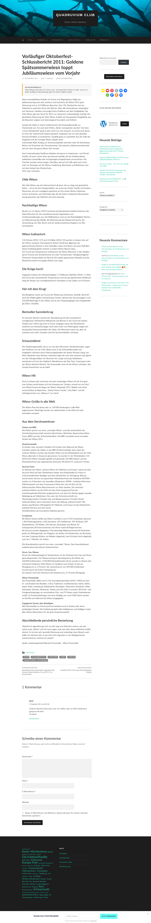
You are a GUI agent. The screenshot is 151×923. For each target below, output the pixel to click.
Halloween (35, 873)
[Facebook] (121, 90)
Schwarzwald (41, 889)
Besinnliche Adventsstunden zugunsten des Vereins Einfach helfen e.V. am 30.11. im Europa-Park (38, 671)
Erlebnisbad (36, 860)
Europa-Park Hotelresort (46, 863)
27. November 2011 (30, 78)
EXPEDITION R (45, 865)
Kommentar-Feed (65, 862)
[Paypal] (112, 95)
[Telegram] (125, 90)
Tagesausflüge (43, 895)
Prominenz (25, 884)
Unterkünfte (56, 40)
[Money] (121, 95)
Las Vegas (36, 876)
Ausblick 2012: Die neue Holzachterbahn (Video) (76, 670)
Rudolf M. (105, 264)
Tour (50, 895)
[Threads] (116, 90)
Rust (41, 886)
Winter (45, 897)
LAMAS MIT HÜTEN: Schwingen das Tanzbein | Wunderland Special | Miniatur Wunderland (113, 173)
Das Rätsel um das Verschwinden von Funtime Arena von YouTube (115, 249)
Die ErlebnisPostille (39, 657)
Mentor (104, 246)
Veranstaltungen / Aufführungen (35, 660)
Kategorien (103, 207)
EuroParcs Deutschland (27, 865)
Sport (46, 892)
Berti (31, 701)
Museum (43, 879)
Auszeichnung (26, 849)
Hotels (30, 876)
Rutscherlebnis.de (27, 889)
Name (25, 781)
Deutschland (30, 652)
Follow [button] (124, 124)
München (72, 657)
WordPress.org (64, 866)
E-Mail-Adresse (29, 792)
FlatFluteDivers (29, 871)
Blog (30, 40)
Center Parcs (32, 854)
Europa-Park (30, 862)
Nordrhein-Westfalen (39, 881)
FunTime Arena (26, 873)
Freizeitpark (53, 657)
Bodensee (24, 854)
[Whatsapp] (107, 95)
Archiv (102, 192)
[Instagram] (112, 90)
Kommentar (27, 757)
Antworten (34, 718)
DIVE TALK (26, 860)
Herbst (63, 657)
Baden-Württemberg (34, 851)
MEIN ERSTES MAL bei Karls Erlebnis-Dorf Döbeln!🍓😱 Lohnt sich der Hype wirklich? (115, 267)
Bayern (26, 657)
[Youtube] (107, 90)
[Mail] (103, 90)
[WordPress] (116, 95)
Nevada (49, 879)
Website (25, 802)
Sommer (42, 892)
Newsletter (90, 40)
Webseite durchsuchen (108, 58)
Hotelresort (25, 876)
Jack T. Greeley (47, 78)
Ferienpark (24, 868)
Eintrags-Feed (64, 858)
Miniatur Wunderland (31, 879)
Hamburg (43, 873)
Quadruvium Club (75, 15)
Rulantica (35, 887)
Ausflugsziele (74, 40)
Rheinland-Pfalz (26, 887)
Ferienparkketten (35, 868)
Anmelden (63, 853)
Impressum (103, 40)
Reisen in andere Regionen (39, 884)
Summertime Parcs (30, 895)
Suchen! (124, 62)
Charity (39, 854)
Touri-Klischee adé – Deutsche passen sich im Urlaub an (115, 276)
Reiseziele (42, 40)
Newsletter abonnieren (114, 76)
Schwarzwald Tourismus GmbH (30, 892)
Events (37, 866)
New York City (27, 881)
